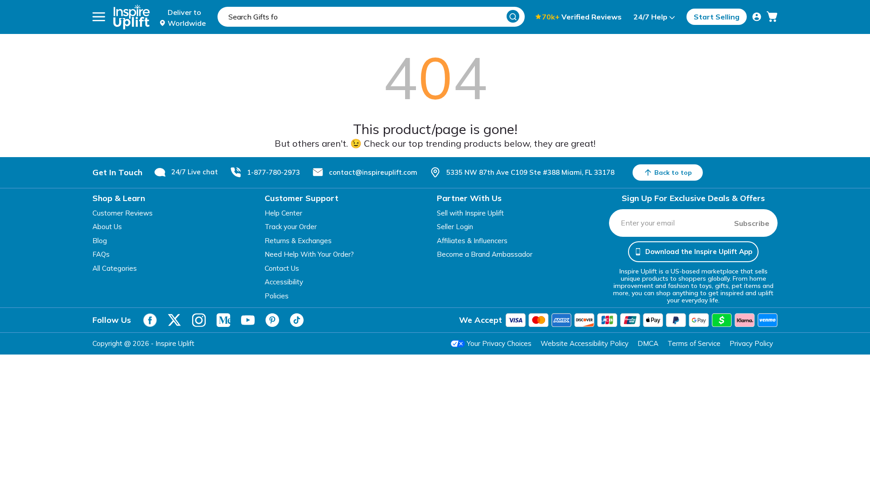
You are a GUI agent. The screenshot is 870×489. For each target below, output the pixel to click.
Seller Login (455, 226)
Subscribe (751, 223)
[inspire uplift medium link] (223, 320)
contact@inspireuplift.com (373, 172)
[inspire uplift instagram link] (199, 320)
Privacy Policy (751, 343)
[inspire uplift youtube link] (248, 320)
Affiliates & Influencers (472, 240)
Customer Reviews (122, 213)
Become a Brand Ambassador (484, 254)
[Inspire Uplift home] (131, 17)
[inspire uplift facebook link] (150, 320)
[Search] (513, 16)
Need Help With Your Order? (309, 254)
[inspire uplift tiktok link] (297, 320)
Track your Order (291, 226)
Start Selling (717, 16)
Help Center (283, 213)
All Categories (114, 268)
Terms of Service (693, 343)
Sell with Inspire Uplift (470, 213)
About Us (107, 226)
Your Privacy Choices (499, 343)
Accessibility (284, 282)
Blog (99, 240)
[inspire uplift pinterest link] (272, 320)
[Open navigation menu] (98, 16)
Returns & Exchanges (298, 240)
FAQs (101, 254)
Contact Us (282, 268)
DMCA (648, 343)
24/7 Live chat (194, 172)
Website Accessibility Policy (584, 343)
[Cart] (772, 16)
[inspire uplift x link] (174, 320)
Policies (277, 296)
